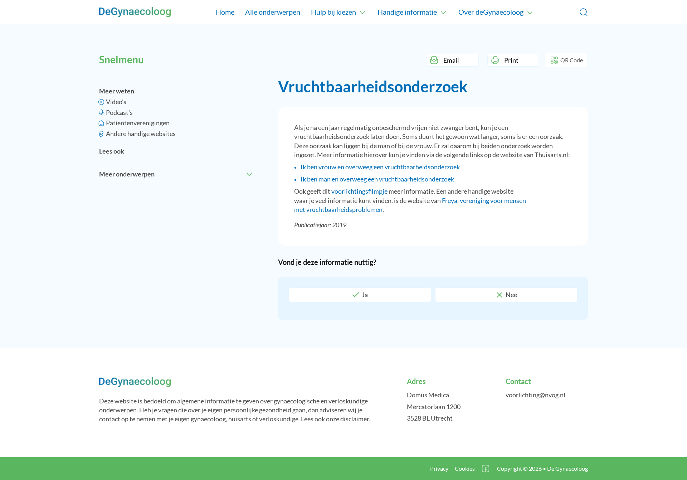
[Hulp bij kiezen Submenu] (362, 12)
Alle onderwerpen (272, 12)
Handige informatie (407, 12)
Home (225, 12)
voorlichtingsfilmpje (359, 191)
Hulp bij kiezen (333, 12)
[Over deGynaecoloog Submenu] (530, 12)
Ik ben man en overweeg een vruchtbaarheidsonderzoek (377, 179)
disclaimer (354, 419)
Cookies (465, 468)
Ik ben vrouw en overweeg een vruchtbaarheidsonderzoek (380, 167)
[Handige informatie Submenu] (443, 12)
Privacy (439, 468)
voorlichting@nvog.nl (535, 395)
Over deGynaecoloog (490, 12)
